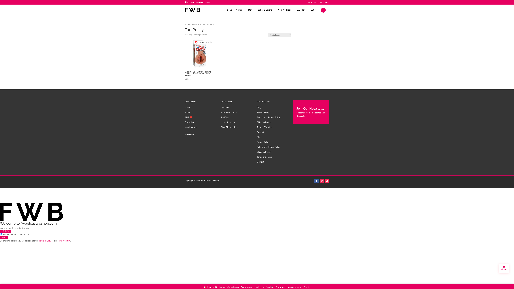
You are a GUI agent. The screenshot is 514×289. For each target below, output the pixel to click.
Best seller (189, 122)
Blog (259, 107)
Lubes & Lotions (265, 10)
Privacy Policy (263, 112)
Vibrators (225, 107)
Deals (229, 10)
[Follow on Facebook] (316, 181)
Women (238, 10)
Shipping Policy (264, 122)
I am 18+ (5, 231)
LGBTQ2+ (301, 10)
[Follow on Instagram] (322, 181)
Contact (260, 132)
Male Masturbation (229, 112)
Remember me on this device (16, 234)
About (187, 112)
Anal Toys (225, 117)
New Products (284, 10)
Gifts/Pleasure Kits (229, 127)
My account (313, 2)
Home (187, 24)
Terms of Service (264, 127)
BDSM (313, 10)
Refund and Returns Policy (268, 117)
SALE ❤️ (188, 117)
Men (250, 10)
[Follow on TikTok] (327, 181)
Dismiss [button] (307, 287)
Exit (4, 238)
